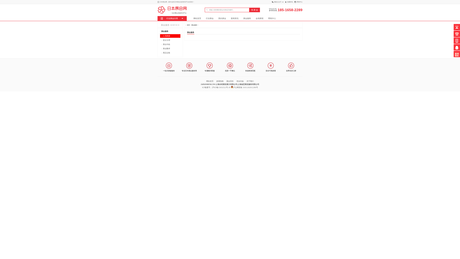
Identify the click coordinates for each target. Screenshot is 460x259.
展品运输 (165, 52)
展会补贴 (165, 44)
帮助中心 (299, 2)
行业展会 (210, 18)
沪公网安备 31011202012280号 (245, 87)
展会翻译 (165, 48)
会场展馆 (259, 18)
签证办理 (165, 40)
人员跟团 (165, 36)
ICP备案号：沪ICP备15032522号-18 (216, 87)
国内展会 (222, 18)
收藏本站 (290, 2)
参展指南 (220, 81)
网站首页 (197, 18)
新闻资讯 (235, 18)
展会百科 (230, 81)
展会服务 (247, 18)
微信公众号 (277, 2)
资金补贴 (240, 81)
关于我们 (250, 81)
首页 (188, 25)
